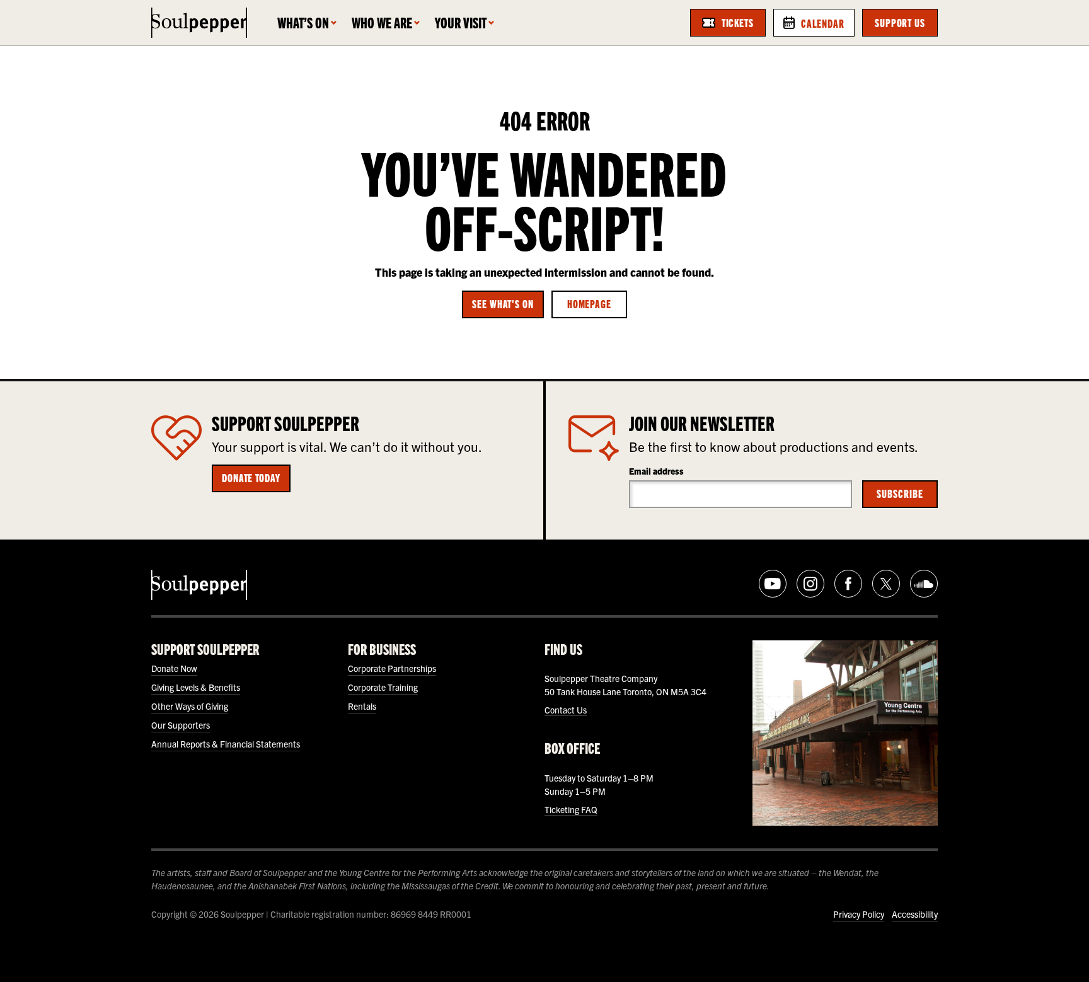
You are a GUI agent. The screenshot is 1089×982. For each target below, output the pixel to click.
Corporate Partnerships (392, 668)
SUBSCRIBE (900, 493)
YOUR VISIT (461, 22)
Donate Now (174, 668)
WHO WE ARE (382, 22)
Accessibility (915, 914)
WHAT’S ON (303, 22)
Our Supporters (180, 725)
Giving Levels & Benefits (195, 687)
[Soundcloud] (924, 584)
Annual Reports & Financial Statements (225, 743)
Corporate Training (383, 687)
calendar (822, 23)
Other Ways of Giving (189, 706)
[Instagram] (810, 584)
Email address (656, 471)
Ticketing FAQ (570, 809)
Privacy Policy (858, 914)
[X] (886, 584)
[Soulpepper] (199, 23)
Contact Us (565, 709)
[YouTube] (772, 584)
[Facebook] (848, 584)
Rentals (362, 706)
